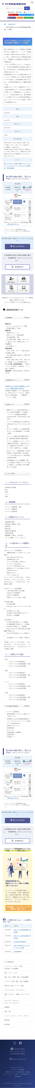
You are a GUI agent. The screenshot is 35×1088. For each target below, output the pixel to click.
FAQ (17, 1074)
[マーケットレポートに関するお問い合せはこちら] (11, 280)
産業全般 (7, 1020)
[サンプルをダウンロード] (11, 289)
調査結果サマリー (18, 380)
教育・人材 (7, 1011)
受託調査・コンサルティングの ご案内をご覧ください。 (18, 908)
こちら (17, 147)
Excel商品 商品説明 (18, 706)
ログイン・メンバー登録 (27, 15)
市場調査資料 (11, 24)
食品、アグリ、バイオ (10, 973)
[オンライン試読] (24, 289)
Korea (20, 12)
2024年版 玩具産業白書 (20, 941)
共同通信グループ (26, 1074)
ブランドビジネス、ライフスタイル (14, 990)
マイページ (12, 18)
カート (20, 18)
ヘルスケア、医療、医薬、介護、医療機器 (16, 981)
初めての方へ (14, 15)
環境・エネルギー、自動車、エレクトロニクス (17, 995)
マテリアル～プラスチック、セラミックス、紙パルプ (12, 1002)
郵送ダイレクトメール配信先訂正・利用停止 (18, 1072)
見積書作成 (18, 267)
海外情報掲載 (10, 168)
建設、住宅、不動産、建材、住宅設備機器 (16, 977)
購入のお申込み (18, 246)
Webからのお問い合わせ (19, 1059)
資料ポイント (18, 404)
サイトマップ (29, 12)
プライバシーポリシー (18, 1067)
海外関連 (7, 1024)
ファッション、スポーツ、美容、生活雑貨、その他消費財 (13, 967)
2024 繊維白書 (17, 951)
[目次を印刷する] (24, 280)
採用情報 (18, 1076)
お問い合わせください (13, 224)
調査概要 (18, 318)
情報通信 (7, 1007)
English (11, 12)
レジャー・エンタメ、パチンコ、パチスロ (16, 1016)
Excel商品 (28, 187)
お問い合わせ (29, 18)
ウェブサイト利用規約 (18, 1069)
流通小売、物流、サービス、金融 (13, 985)
